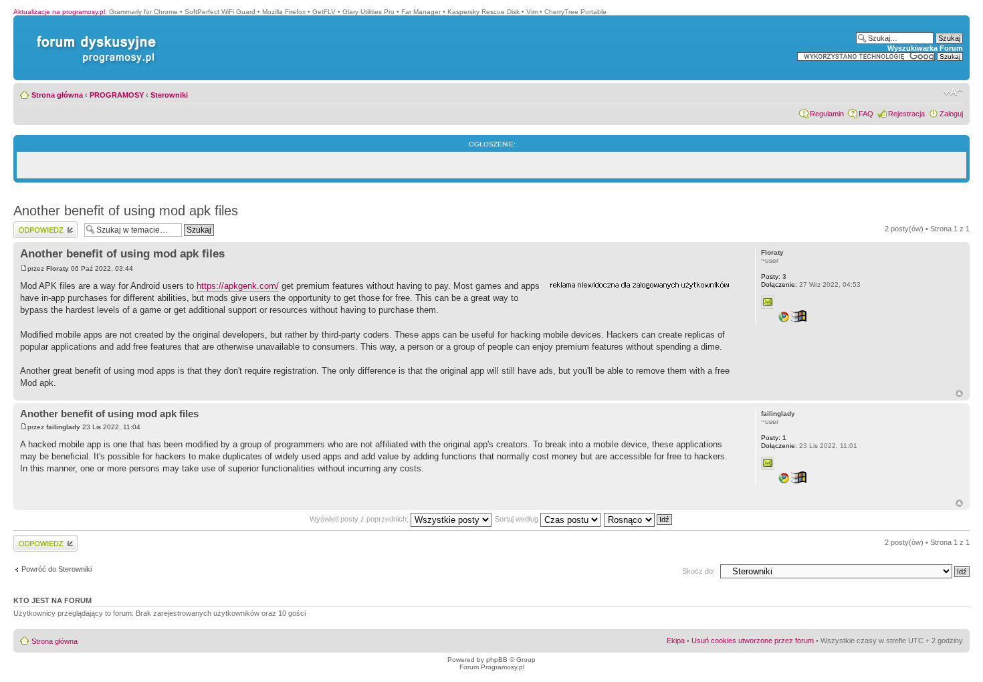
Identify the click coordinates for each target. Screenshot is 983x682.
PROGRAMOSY (117, 95)
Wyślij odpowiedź (41, 225)
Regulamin (827, 114)
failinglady (63, 427)
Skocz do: (698, 571)
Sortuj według (517, 519)
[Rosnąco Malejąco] (638, 519)
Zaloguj (951, 114)
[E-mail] (767, 302)
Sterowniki (169, 95)
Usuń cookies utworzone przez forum (752, 641)
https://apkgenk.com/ (238, 286)
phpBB (497, 659)
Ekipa (676, 641)
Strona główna (57, 95)
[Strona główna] (93, 35)
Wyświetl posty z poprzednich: (360, 519)
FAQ (866, 114)
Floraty (57, 268)
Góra (959, 393)
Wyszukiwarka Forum (925, 48)
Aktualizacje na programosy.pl (59, 11)
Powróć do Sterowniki (56, 569)
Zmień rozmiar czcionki (953, 92)
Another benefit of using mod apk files (125, 210)
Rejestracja (906, 114)
